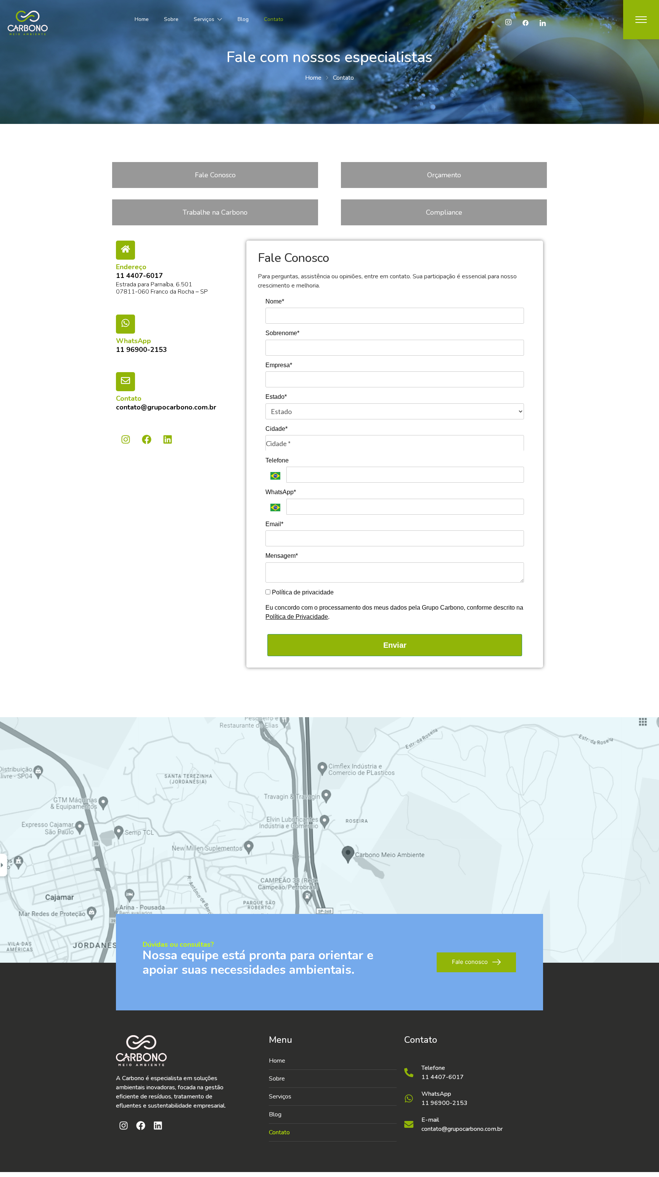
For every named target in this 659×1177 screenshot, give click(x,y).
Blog (243, 19)
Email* (274, 524)
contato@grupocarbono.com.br (166, 407)
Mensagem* (281, 555)
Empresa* (278, 365)
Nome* (274, 301)
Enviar (395, 645)
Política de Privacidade (296, 616)
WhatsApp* (280, 492)
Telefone (277, 460)
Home (142, 19)
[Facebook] (525, 23)
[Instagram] (508, 23)
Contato (273, 19)
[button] (333, 1096)
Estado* (276, 396)
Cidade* (276, 429)
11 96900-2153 (141, 349)
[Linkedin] (167, 439)
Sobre (171, 19)
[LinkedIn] (542, 23)
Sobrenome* (282, 333)
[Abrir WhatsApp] (639, 1157)
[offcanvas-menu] (641, 19)
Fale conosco (470, 961)
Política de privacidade (302, 592)
